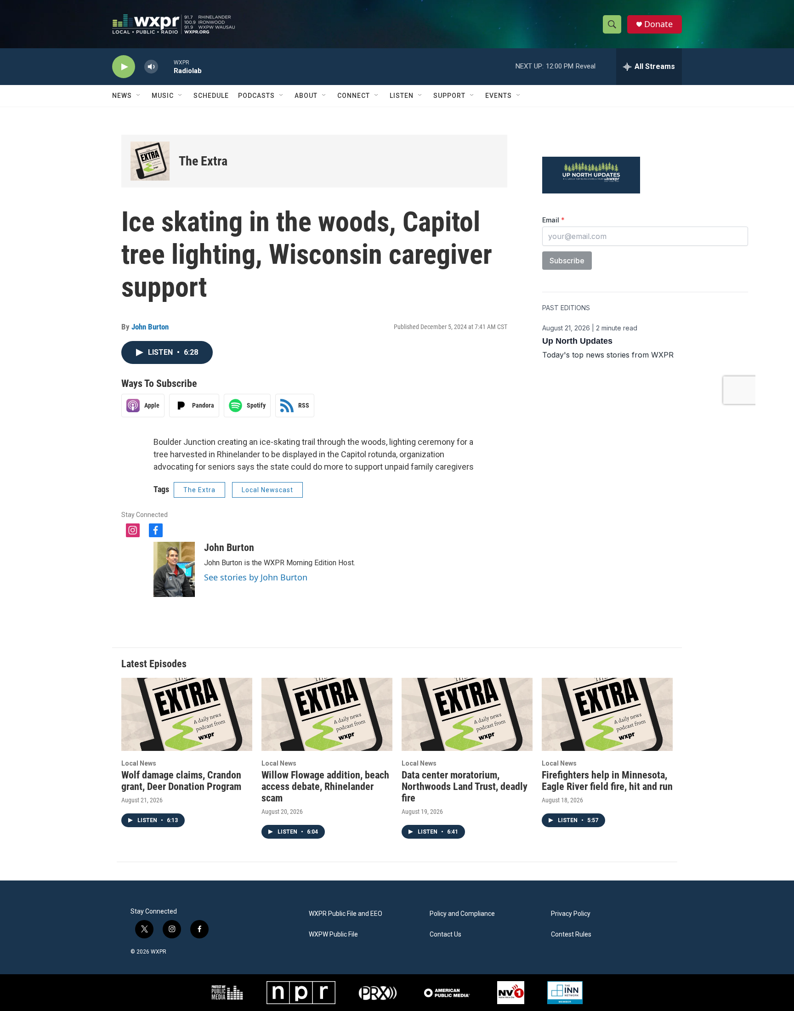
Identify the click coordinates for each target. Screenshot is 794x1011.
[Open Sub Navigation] (138, 95)
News (122, 95)
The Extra (203, 161)
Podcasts (256, 95)
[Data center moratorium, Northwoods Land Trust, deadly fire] (467, 714)
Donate (658, 24)
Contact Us (445, 934)
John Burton (150, 326)
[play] (123, 67)
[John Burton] (174, 569)
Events (498, 95)
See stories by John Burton (255, 577)
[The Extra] (150, 161)
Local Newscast (267, 490)
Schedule (211, 95)
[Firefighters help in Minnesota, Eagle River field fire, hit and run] (607, 714)
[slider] (165, 66)
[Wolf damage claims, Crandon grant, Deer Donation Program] (186, 714)
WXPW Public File (333, 934)
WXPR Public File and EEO (345, 913)
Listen (402, 95)
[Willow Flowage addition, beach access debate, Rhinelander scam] (326, 714)
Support (449, 95)
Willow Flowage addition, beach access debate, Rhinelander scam (325, 786)
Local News (138, 763)
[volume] (151, 67)
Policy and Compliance (462, 913)
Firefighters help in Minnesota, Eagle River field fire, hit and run (607, 780)
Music (163, 95)
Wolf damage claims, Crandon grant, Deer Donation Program (181, 780)
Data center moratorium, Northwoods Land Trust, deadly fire (464, 786)
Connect (353, 95)
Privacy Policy (570, 913)
